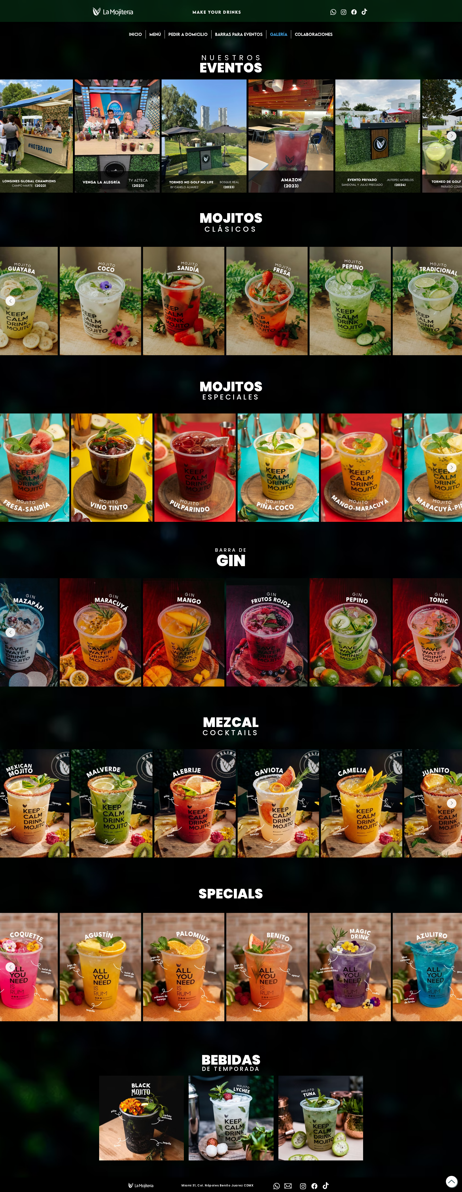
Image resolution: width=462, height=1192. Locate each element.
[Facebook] (354, 12)
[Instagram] (343, 12)
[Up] (451, 1181)
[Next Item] (451, 136)
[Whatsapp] (333, 12)
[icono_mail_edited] (288, 1186)
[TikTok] (364, 12)
